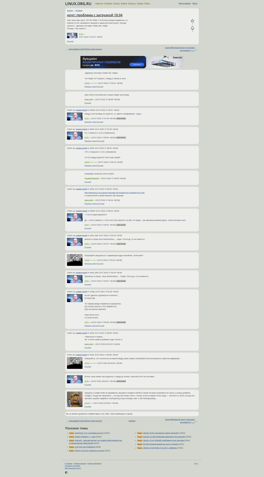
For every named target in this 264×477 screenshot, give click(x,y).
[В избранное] (192, 21)
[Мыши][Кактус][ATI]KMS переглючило (85, 49)
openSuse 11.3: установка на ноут (89, 433)
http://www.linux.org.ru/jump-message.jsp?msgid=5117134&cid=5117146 (114, 193)
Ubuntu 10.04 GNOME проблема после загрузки (163, 440)
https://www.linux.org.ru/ (73, 468)
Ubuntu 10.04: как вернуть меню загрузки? (161, 433)
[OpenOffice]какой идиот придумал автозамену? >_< (180, 49)
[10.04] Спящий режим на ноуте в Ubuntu (160, 444)
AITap (87, 260)
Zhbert (87, 83)
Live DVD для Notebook (85, 447)
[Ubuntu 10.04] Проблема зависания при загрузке (164, 437)
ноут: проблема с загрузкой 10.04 (94, 15)
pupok (87, 403)
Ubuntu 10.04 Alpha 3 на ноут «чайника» (160, 448)
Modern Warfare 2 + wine (85, 437)
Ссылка (70, 41)
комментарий (81, 110)
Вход (195, 3)
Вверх (196, 464)
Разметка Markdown (94, 463)
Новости (99, 3)
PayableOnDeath (92, 178)
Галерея (108, 3)
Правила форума (80, 463)
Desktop (79, 11)
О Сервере (68, 463)
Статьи (116, 3)
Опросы (132, 3)
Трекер (140, 3)
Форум (124, 3)
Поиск (147, 3)
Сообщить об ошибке (72, 466)
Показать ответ (90, 87)
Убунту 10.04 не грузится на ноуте (89, 451)
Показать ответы (91, 141)
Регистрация (185, 3)
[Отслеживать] (192, 28)
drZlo (81, 34)
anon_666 (89, 99)
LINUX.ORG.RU (78, 3)
